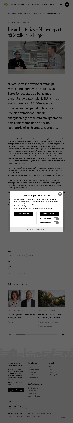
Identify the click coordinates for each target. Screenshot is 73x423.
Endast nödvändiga (49, 214)
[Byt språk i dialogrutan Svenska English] (60, 194)
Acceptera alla (24, 214)
